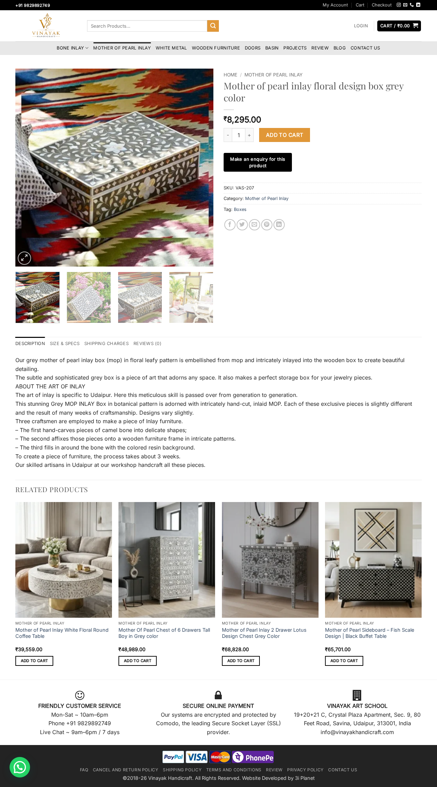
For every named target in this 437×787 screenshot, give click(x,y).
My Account (335, 5)
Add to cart (285, 135)
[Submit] (213, 26)
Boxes (240, 209)
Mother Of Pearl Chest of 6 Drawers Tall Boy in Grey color (164, 633)
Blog (340, 48)
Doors (252, 48)
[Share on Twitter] (242, 224)
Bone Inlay (70, 48)
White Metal (171, 48)
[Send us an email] (405, 5)
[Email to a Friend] (254, 224)
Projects (295, 48)
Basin (272, 48)
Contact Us (365, 48)
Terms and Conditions (234, 769)
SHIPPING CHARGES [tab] (106, 343)
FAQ (84, 769)
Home (230, 74)
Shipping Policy (182, 769)
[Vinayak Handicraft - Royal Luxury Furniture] (46, 26)
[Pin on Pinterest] (266, 224)
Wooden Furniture (216, 48)
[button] (361, 25)
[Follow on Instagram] (399, 5)
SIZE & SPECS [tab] (65, 343)
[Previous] (28, 167)
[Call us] (412, 5)
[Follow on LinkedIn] (418, 5)
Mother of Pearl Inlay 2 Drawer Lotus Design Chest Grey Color (264, 633)
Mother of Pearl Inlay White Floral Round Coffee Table (62, 633)
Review (320, 48)
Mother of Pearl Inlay (122, 48)
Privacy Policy (305, 769)
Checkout (382, 5)
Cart (360, 5)
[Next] (201, 167)
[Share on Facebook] (230, 224)
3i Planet (305, 778)
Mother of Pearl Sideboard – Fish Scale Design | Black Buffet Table (369, 633)
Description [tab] (30, 343)
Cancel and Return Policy (125, 769)
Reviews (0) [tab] (147, 343)
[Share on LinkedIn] (279, 224)
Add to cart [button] (34, 660)
